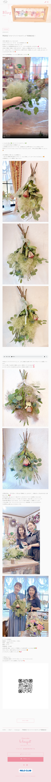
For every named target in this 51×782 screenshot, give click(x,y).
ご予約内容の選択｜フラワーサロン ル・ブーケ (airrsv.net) (18, 659)
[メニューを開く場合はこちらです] (47, 2)
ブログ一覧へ (25, 720)
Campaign (5, 29)
